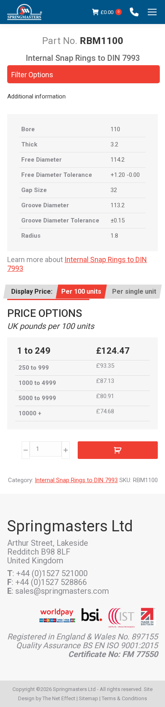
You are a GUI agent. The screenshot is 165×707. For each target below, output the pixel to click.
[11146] (118, 450)
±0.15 (118, 220)
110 (115, 129)
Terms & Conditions (124, 698)
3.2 (114, 144)
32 (114, 190)
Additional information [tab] (36, 96)
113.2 (118, 205)
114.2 (118, 159)
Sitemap (88, 698)
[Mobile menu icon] (152, 12)
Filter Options (32, 74)
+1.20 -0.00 (125, 174)
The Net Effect (58, 698)
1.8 (114, 235)
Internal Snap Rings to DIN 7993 (76, 480)
